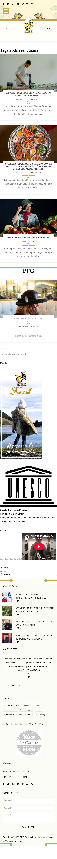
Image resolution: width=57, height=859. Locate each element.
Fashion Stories (35, 99)
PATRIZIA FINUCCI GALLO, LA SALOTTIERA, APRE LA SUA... (31, 596)
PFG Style (24, 837)
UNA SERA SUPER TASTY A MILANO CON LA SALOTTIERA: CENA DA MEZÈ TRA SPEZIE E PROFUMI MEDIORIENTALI (28, 166)
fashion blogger (26, 710)
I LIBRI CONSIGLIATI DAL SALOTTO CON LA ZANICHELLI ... (34, 623)
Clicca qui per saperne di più (28, 336)
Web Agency (11, 841)
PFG (25, 99)
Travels (35, 241)
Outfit (21, 714)
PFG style (37, 705)
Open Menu (6, 11)
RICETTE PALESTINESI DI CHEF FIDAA (29, 237)
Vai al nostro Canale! (11, 559)
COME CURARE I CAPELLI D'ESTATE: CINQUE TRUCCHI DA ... (35, 610)
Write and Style (41, 714)
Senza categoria (10, 710)
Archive (3, 572)
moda (29, 714)
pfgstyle (26, 705)
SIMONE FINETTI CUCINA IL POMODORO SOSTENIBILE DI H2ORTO (28, 94)
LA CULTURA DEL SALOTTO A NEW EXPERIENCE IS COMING (34, 637)
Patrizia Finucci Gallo (28, 318)
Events (38, 710)
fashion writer (9, 714)
